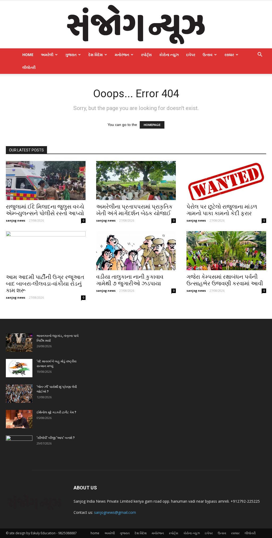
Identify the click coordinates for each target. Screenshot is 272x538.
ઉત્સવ (207, 54)
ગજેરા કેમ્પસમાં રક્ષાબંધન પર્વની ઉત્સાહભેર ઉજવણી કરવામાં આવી (224, 280)
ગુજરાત (70, 54)
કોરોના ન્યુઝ (169, 54)
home (27, 54)
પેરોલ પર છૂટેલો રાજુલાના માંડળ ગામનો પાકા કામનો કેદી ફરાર (221, 210)
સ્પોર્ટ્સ (146, 54)
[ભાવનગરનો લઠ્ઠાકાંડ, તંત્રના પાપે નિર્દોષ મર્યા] (19, 342)
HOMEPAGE (152, 124)
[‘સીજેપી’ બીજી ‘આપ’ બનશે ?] (19, 444)
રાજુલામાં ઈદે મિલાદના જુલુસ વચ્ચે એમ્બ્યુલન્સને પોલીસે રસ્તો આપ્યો (45, 210)
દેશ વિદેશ (95, 54)
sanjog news (15, 220)
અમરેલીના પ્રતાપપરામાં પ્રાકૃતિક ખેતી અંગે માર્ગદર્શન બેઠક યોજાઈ (134, 210)
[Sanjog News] (136, 24)
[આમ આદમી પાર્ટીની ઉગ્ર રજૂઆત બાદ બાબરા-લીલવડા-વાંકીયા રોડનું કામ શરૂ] (46, 250)
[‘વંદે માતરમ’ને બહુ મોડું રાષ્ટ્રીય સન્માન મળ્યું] (19, 368)
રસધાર (229, 54)
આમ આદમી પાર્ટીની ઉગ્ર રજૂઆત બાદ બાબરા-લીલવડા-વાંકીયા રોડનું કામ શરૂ (45, 284)
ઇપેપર (190, 54)
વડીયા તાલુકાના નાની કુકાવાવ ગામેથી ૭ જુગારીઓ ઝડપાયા (129, 280)
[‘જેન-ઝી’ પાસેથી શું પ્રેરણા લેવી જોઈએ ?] (19, 393)
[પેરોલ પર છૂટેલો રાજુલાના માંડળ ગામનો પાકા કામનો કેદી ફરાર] (226, 180)
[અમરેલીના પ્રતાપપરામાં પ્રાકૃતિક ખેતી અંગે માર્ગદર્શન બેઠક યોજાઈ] (136, 180)
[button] (259, 55)
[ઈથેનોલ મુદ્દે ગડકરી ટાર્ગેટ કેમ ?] (19, 419)
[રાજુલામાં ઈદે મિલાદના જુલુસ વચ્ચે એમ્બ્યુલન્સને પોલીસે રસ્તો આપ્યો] (46, 180)
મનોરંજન (122, 54)
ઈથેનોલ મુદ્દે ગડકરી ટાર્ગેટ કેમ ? (56, 412)
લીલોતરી (29, 67)
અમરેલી (47, 54)
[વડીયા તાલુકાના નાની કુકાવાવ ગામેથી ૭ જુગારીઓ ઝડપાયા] (136, 250)
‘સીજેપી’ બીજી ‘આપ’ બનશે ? (56, 438)
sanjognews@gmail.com (115, 512)
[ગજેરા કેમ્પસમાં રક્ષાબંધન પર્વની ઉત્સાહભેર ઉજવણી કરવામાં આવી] (226, 250)
